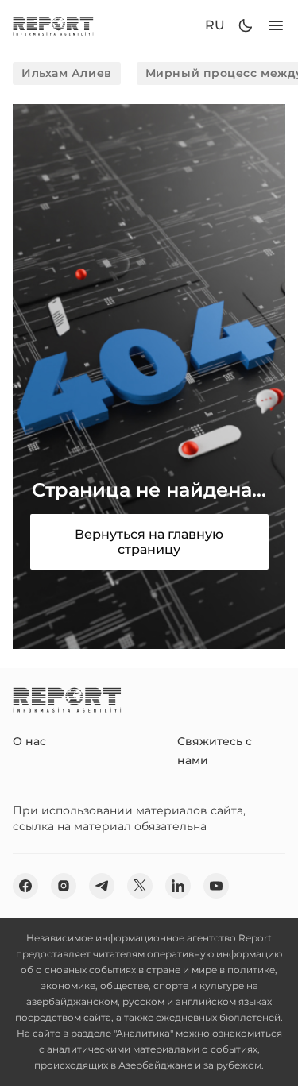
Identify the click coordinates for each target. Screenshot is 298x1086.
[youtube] (216, 886)
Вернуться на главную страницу (149, 542)
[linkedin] (178, 886)
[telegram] (101, 886)
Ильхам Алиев (66, 73)
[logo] (53, 26)
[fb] (25, 886)
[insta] (63, 886)
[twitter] (140, 886)
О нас (29, 741)
